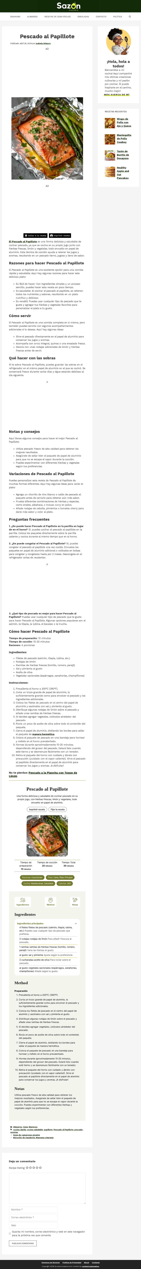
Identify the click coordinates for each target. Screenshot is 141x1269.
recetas (14, 1132)
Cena (25, 1127)
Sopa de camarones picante (26, 1135)
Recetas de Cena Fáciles (57, 17)
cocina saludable (35, 1130)
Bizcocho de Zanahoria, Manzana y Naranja (33, 1138)
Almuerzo (32, 17)
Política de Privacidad (72, 1263)
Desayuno (15, 17)
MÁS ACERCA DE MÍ (116, 94)
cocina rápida (19, 1130)
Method (50, 905)
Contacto (101, 17)
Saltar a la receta (36, 235)
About (86, 1263)
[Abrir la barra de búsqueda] (129, 16)
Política (117, 17)
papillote (48, 1130)
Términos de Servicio (50, 1263)
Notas (75, 905)
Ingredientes (23, 905)
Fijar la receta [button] (58, 809)
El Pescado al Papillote (23, 241)
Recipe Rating (17, 1168)
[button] (75, 923)
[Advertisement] (47, 73)
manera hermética (43, 734)
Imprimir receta (61, 235)
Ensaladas (83, 17)
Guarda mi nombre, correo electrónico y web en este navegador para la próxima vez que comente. (48, 1233)
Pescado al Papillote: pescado (68, 1130)
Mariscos (33, 1127)
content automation (90, 1266)
